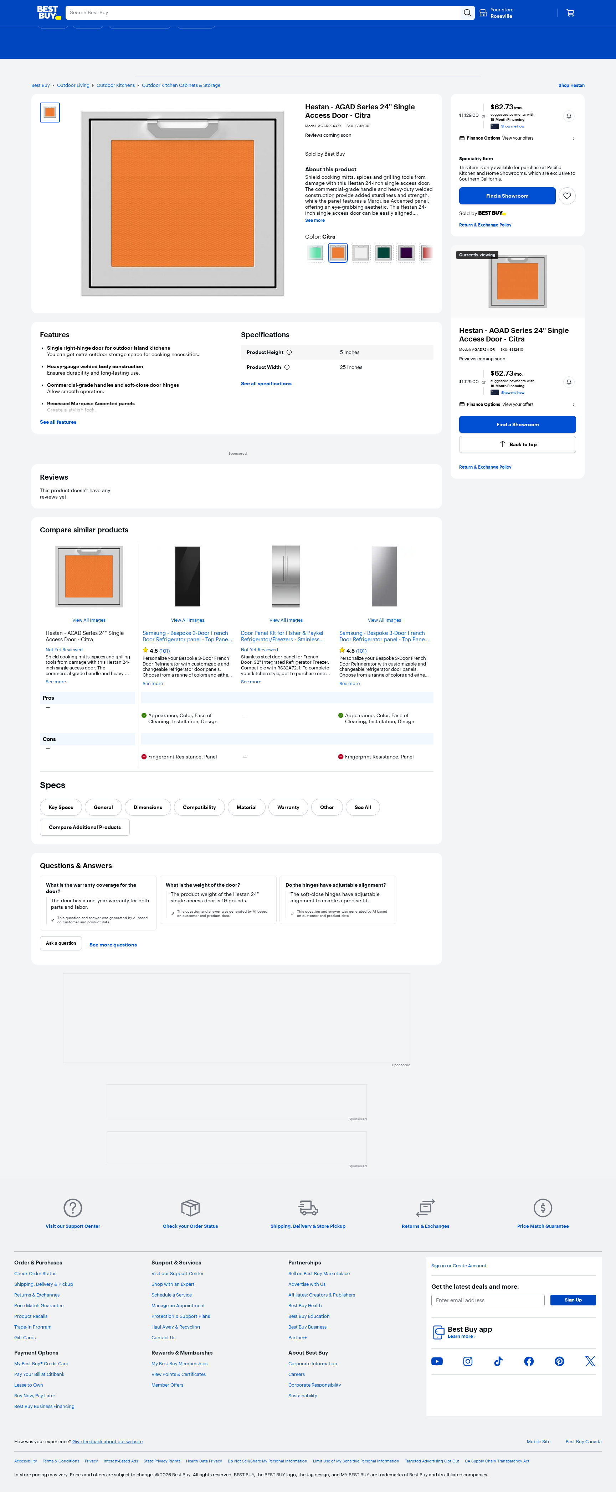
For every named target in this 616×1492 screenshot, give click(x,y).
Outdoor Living (73, 85)
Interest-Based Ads (121, 1461)
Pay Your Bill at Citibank (39, 1374)
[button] (569, 116)
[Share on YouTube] (437, 1361)
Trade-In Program (33, 1327)
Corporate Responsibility (314, 1385)
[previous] (308, 253)
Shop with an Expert (173, 1284)
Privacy (91, 1461)
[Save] (567, 195)
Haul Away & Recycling (176, 1327)
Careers (296, 1374)
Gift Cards (25, 1337)
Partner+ (297, 1337)
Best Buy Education (309, 1316)
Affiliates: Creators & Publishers (321, 1295)
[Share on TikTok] (498, 1361)
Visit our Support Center (178, 1273)
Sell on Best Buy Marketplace (319, 1273)
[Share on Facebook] (529, 1361)
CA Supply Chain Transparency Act (497, 1461)
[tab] (61, 807)
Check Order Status (35, 1273)
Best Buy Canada (584, 1441)
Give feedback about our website (107, 1441)
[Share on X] (590, 1361)
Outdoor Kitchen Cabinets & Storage (181, 85)
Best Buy (40, 85)
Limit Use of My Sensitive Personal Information (356, 1461)
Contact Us (163, 1337)
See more (315, 220)
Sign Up (573, 1300)
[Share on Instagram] (467, 1361)
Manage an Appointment (178, 1305)
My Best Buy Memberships (179, 1363)
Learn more (462, 1336)
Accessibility (25, 1461)
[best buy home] (49, 13)
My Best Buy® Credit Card (41, 1363)
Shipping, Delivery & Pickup (43, 1284)
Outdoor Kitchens (116, 85)
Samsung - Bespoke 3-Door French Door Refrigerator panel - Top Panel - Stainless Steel (384, 636)
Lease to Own (28, 1385)
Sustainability (302, 1395)
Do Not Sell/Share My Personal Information (267, 1461)
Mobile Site (538, 1441)
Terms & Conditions (61, 1461)
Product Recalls (30, 1316)
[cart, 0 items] (570, 13)
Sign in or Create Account (459, 1265)
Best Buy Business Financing (44, 1406)
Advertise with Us (306, 1284)
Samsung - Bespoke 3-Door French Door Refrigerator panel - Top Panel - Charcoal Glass (187, 636)
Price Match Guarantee (38, 1305)
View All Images (89, 620)
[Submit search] (468, 13)
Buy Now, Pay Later (34, 1395)
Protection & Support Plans (181, 1316)
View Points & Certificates (179, 1374)
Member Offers (167, 1385)
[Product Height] (289, 352)
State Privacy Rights (162, 1461)
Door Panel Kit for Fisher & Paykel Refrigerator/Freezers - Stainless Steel (282, 636)
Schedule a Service (172, 1295)
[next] (430, 253)
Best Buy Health (305, 1305)
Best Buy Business (307, 1327)
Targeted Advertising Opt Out (432, 1461)
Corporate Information (312, 1363)
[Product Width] (287, 367)
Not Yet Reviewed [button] (64, 649)
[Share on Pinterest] (559, 1361)
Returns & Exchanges (37, 1295)
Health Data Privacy (204, 1461)
